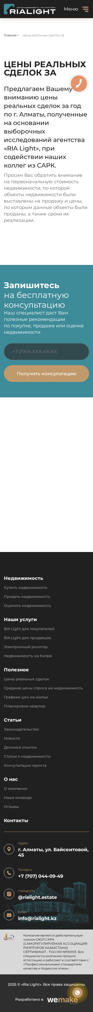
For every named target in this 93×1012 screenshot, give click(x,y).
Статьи (12, 720)
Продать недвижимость (27, 597)
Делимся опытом (20, 747)
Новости (12, 738)
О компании (15, 789)
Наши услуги (20, 619)
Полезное (16, 670)
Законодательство (21, 729)
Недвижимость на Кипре (28, 656)
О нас (11, 779)
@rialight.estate (37, 897)
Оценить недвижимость (27, 606)
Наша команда (18, 798)
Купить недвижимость (25, 588)
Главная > (12, 35)
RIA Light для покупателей (29, 629)
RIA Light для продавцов (27, 638)
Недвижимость (23, 578)
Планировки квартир (24, 706)
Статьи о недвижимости (27, 756)
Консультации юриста (25, 765)
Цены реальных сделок (26, 679)
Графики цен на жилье (26, 697)
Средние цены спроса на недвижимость (43, 688)
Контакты (16, 820)
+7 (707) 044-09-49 (40, 876)
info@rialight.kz (37, 918)
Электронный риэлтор (26, 647)
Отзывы (11, 807)
